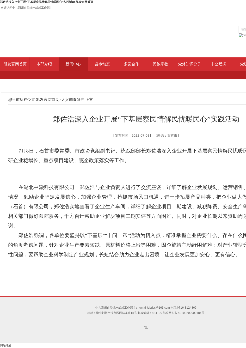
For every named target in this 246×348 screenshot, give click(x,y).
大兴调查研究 (72, 100)
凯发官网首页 (15, 64)
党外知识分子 (189, 64)
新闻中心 (73, 64)
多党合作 (131, 64)
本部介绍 (44, 64)
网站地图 (6, 345)
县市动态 (102, 64)
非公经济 (218, 64)
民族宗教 (160, 64)
